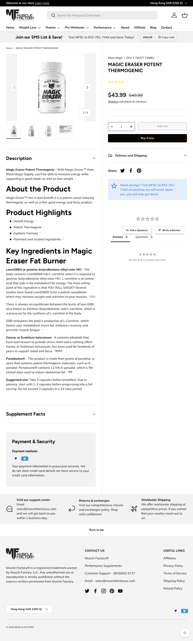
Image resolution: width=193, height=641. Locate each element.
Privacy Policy (173, 566)
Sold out (162, 126)
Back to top (96, 529)
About (125, 27)
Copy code (168, 37)
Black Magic (115, 57)
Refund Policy (172, 588)
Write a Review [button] (171, 230)
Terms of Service (175, 573)
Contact (166, 27)
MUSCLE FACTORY (24, 627)
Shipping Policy (174, 581)
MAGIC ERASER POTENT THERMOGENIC (37, 48)
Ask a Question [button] (139, 230)
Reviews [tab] (118, 237)
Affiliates (169, 558)
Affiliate (140, 27)
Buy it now (147, 138)
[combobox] (102, 15)
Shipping (113, 101)
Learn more (42, 3)
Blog (153, 27)
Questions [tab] (142, 237)
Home (10, 27)
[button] (185, 15)
